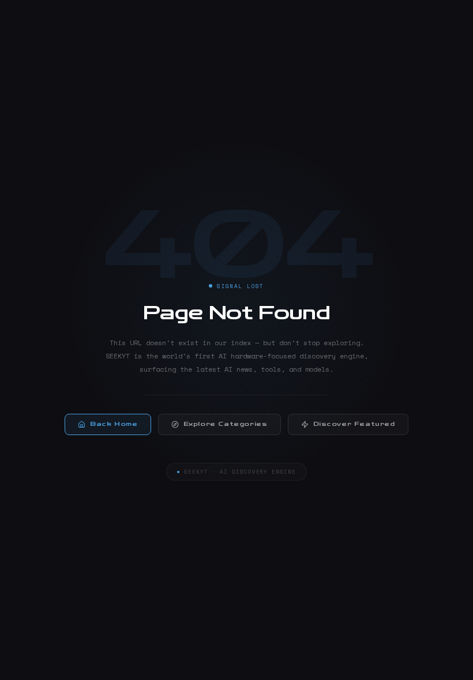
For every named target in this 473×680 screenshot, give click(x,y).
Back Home (113, 424)
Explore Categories (225, 424)
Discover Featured (354, 424)
